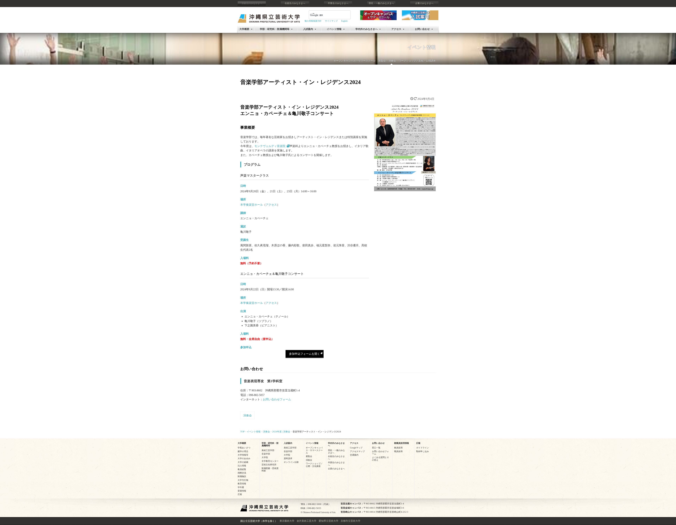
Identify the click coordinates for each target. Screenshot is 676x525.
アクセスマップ (357, 451)
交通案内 (354, 455)
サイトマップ (331, 21)
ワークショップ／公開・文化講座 (314, 464)
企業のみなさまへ (424, 3)
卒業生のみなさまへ (338, 3)
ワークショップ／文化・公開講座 (417, 60)
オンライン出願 (291, 462)
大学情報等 (243, 455)
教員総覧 (242, 469)
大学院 (265, 457)
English (344, 21)
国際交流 (242, 473)
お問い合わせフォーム (277, 399)
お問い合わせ (422, 29)
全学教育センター (270, 461)
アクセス (396, 29)
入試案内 (308, 29)
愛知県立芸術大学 (328, 521)
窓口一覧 (376, 447)
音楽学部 (266, 454)
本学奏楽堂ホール (251, 204)
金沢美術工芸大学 (306, 521)
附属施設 (242, 476)
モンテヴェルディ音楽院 (269, 146)
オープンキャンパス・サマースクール (354, 60)
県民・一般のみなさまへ (381, 3)
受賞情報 (242, 491)
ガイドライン (422, 447)
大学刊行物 (243, 480)
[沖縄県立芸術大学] (269, 16)
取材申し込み (422, 451)
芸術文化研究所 (269, 464)
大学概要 (244, 29)
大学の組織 (243, 462)
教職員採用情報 (401, 443)
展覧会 (382, 60)
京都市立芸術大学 (350, 521)
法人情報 (242, 465)
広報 (240, 494)
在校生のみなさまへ (295, 3)
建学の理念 (243, 451)
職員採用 (398, 451)
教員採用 (398, 447)
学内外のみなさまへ (366, 29)
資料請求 (288, 458)
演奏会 (392, 60)
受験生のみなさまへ (252, 3)
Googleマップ (356, 447)
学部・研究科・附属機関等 (274, 29)
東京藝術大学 (287, 521)
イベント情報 (334, 29)
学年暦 (241, 487)
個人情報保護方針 (313, 21)
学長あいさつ (244, 447)
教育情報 (242, 483)
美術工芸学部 (268, 450)
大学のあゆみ (244, 458)
